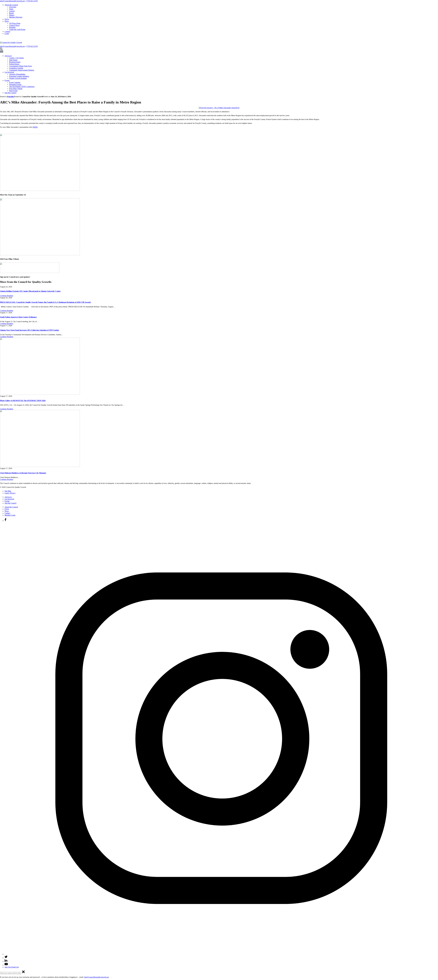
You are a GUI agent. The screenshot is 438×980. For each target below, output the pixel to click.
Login (7, 34)
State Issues (13, 60)
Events (7, 80)
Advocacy (8, 56)
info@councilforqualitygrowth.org (12, 1)
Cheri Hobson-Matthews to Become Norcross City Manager (23, 473)
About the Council (11, 5)
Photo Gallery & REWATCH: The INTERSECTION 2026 (23, 401)
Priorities (12, 27)
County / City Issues (16, 58)
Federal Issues (14, 64)
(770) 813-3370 (32, 1)
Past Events (13, 91)
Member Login (10, 515)
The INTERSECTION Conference (22, 87)
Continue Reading (6, 296)
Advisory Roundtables (17, 74)
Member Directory (15, 17)
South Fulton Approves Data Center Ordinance (18, 317)
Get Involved (9, 72)
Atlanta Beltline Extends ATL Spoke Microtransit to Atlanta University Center (30, 291)
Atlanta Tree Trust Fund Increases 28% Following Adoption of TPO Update (29, 330)
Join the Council (10, 93)
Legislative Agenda (16, 68)
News (7, 21)
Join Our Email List (12, 967)
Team (11, 9)
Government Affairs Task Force (20, 66)
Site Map (8, 491)
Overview (12, 7)
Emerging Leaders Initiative (19, 76)
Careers (12, 11)
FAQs (7, 19)
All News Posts (14, 23)
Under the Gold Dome (17, 29)
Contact (7, 31)
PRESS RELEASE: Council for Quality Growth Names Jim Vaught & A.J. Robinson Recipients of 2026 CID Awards (45, 302)
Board (11, 13)
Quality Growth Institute (18, 78)
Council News (14, 25)
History (11, 15)
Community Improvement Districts (21, 70)
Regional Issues (14, 62)
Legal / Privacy (10, 493)
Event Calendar (14, 82)
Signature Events (15, 84)
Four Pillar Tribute (15, 89)
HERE (35, 127)
